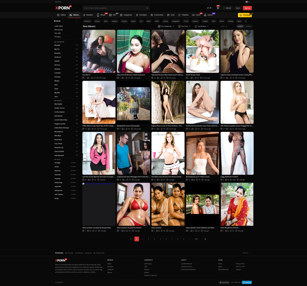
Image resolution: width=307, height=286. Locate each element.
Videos (109, 264)
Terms (220, 264)
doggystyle (175, 21)
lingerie (114, 21)
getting (230, 21)
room (222, 21)
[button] (251, 21)
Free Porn (58, 2)
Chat (145, 267)
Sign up (247, 8)
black (239, 21)
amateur (195, 21)
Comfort (240, 26)
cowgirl (205, 21)
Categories (110, 269)
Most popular (58, 30)
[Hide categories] (76, 21)
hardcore (87, 21)
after (105, 21)
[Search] (147, 8)
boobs (133, 21)
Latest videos (58, 26)
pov (141, 21)
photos (97, 21)
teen (213, 21)
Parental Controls (186, 267)
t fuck (186, 21)
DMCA (220, 267)
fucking (124, 21)
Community (148, 264)
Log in (238, 8)
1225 (196, 239)
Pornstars (57, 37)
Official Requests (223, 269)
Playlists (146, 269)
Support (238, 269)
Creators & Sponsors (150, 275)
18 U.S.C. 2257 (240, 267)
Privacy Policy (240, 264)
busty (149, 21)
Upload (146, 272)
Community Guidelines (188, 269)
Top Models (202, 26)
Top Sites (184, 26)
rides (157, 21)
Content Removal (186, 264)
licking (165, 21)
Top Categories (166, 26)
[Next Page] (205, 239)
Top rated (57, 33)
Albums (109, 272)
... (189, 239)
